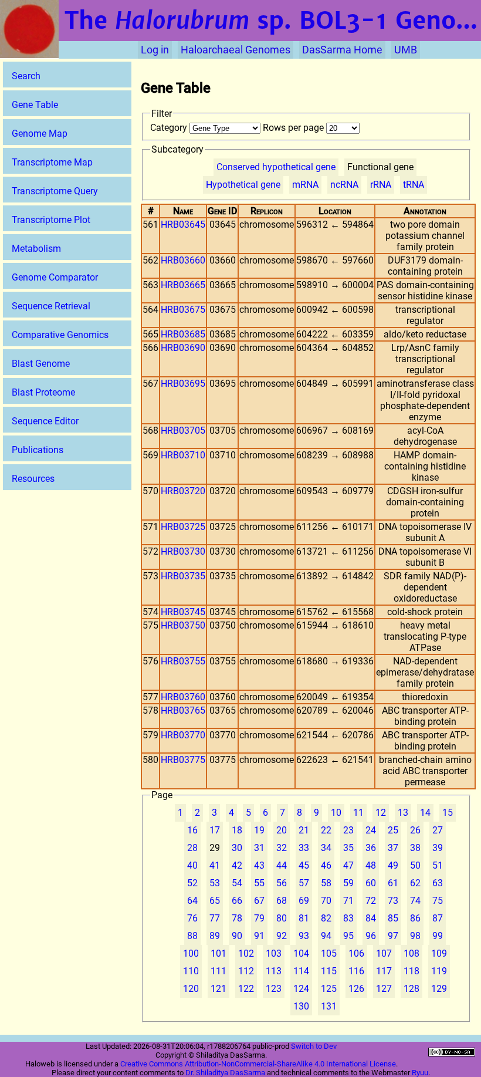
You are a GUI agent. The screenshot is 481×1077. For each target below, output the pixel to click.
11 (358, 812)
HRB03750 (183, 625)
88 (192, 935)
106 (356, 953)
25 (393, 830)
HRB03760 (183, 697)
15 (447, 812)
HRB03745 (183, 611)
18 (237, 830)
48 (370, 865)
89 (214, 935)
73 (393, 900)
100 (191, 953)
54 (237, 883)
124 (301, 988)
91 (259, 935)
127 (384, 988)
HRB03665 (183, 285)
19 (259, 830)
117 (384, 971)
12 (380, 812)
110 (191, 971)
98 (415, 935)
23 (348, 830)
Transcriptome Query (55, 191)
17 (214, 830)
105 (329, 953)
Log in (155, 50)
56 (281, 883)
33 (304, 847)
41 (214, 865)
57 (304, 883)
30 (237, 847)
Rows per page (294, 127)
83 (348, 918)
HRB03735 (183, 576)
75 (437, 900)
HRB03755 (183, 661)
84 (370, 918)
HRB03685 (183, 334)
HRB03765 (183, 710)
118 (411, 971)
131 (329, 1006)
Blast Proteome (43, 392)
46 (326, 865)
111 (218, 971)
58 (326, 883)
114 (301, 971)
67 (259, 900)
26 (415, 830)
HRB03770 (183, 735)
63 (437, 883)
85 (393, 918)
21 (304, 830)
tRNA (413, 184)
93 (304, 935)
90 (237, 935)
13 (403, 812)
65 (214, 900)
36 (370, 847)
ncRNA (344, 184)
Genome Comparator (55, 277)
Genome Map (39, 133)
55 (259, 883)
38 (415, 847)
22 (326, 830)
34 (326, 847)
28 (192, 847)
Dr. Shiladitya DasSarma (225, 1072)
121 (218, 988)
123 (274, 988)
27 (437, 830)
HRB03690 (183, 347)
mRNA (305, 184)
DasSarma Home (342, 50)
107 (384, 953)
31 (259, 847)
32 (281, 847)
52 (192, 883)
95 (348, 935)
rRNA (380, 184)
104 (301, 953)
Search (26, 76)
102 (246, 953)
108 (411, 953)
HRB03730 (183, 551)
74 (415, 900)
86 (415, 918)
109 (439, 953)
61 (393, 883)
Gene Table (35, 104)
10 (336, 812)
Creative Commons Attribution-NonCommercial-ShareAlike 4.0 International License (258, 1063)
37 (393, 847)
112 (246, 971)
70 (326, 900)
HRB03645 (183, 224)
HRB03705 (183, 430)
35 (348, 847)
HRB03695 (183, 383)
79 (259, 918)
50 (415, 865)
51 (437, 865)
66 (237, 900)
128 (411, 988)
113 (274, 971)
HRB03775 (183, 759)
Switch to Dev (314, 1046)
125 (329, 988)
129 (439, 988)
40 (192, 865)
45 (304, 865)
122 (246, 988)
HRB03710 (183, 455)
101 (218, 953)
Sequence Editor (45, 421)
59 (348, 883)
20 (281, 830)
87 (437, 918)
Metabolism (36, 248)
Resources (33, 478)
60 (370, 883)
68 (281, 900)
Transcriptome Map (52, 162)
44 (281, 865)
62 (415, 883)
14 (425, 812)
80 (281, 918)
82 (326, 918)
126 (356, 988)
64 (192, 900)
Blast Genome (41, 363)
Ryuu (420, 1072)
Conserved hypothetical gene (276, 167)
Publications (37, 449)
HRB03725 (183, 526)
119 (439, 971)
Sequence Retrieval (51, 306)
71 (348, 900)
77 (214, 918)
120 (191, 988)
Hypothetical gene (243, 184)
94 (326, 935)
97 (393, 935)
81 (304, 918)
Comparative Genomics (60, 334)
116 (356, 971)
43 (259, 865)
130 (301, 1006)
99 (437, 935)
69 (304, 900)
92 (281, 935)
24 (370, 830)
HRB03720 (183, 491)
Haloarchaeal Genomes (235, 50)
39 (437, 847)
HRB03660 (183, 260)
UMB (405, 50)
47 (348, 865)
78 (237, 918)
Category (169, 127)
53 (214, 883)
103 (274, 953)
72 (370, 900)
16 (192, 830)
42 (237, 865)
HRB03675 (183, 309)
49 (393, 865)
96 (370, 935)
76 (192, 918)
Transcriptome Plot (51, 219)
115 (329, 971)
